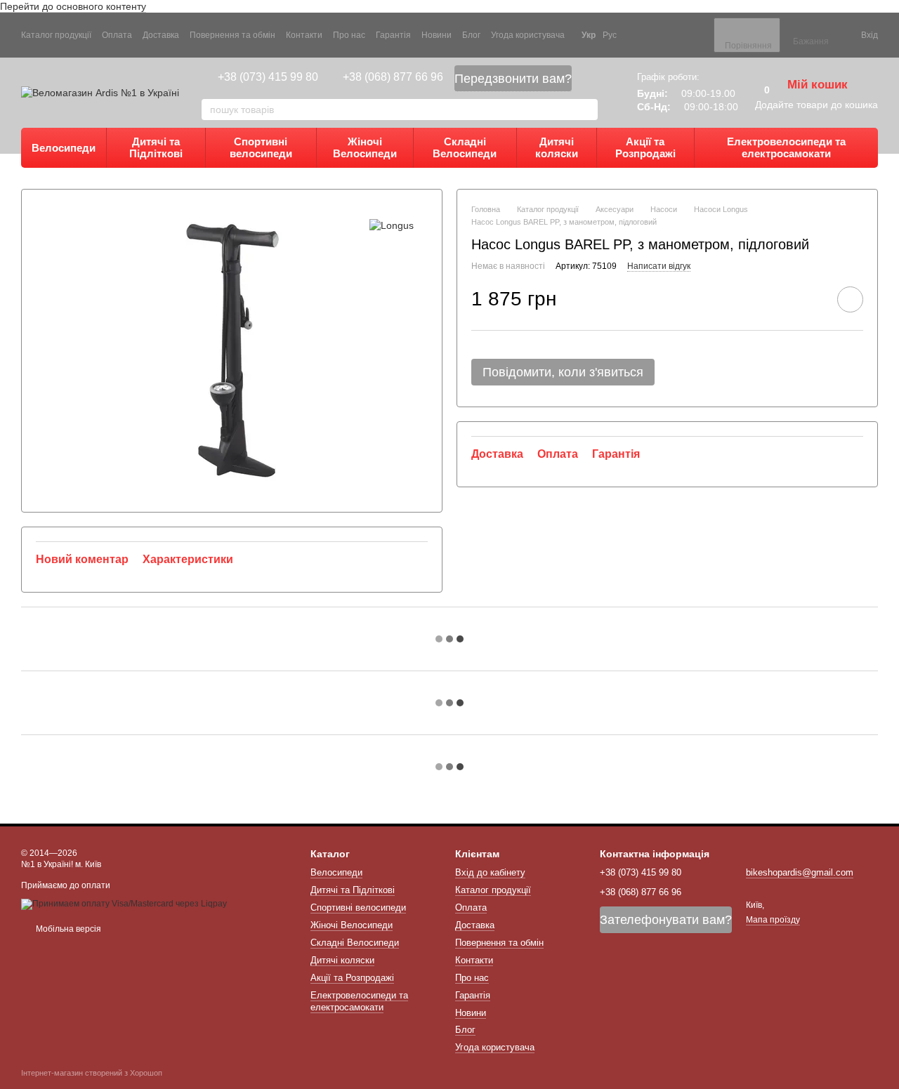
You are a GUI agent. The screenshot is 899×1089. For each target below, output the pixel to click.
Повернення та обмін (232, 35)
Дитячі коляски (556, 147)
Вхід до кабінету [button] (490, 872)
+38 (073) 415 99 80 (268, 77)
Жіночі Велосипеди (365, 147)
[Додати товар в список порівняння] (810, 299)
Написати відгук (658, 267)
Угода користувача (528, 35)
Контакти (304, 35)
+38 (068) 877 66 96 (393, 77)
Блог (471, 35)
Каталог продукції (56, 35)
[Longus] (391, 224)
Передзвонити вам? (513, 79)
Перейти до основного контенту (73, 6)
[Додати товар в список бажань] (850, 299)
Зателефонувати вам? (666, 920)
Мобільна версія (67, 929)
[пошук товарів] (586, 109)
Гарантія (393, 35)
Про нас (349, 35)
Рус (610, 35)
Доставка (161, 35)
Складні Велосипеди (465, 147)
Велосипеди (64, 148)
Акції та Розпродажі (645, 147)
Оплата (117, 35)
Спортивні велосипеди (261, 147)
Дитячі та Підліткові (156, 147)
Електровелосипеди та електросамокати (786, 147)
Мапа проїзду (773, 920)
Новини (436, 35)
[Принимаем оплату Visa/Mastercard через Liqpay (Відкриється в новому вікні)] (124, 904)
